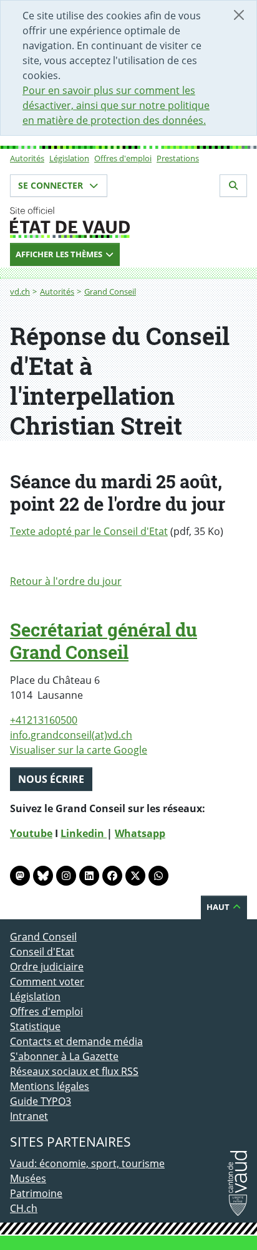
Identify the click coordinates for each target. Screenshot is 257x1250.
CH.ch (23, 1208)
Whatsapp (140, 833)
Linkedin (84, 833)
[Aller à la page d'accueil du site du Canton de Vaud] (128, 222)
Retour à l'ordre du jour (66, 581)
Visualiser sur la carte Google (78, 750)
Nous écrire (51, 779)
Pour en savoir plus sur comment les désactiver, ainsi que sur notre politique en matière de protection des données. (116, 105)
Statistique (35, 1026)
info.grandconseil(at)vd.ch (71, 735)
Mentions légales (49, 1086)
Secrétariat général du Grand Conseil (103, 641)
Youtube (31, 833)
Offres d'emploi (123, 158)
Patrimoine (36, 1193)
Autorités (27, 158)
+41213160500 (43, 720)
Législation (69, 158)
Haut (218, 906)
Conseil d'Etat (42, 952)
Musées (28, 1178)
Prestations (178, 158)
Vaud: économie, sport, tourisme (87, 1163)
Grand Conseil (110, 291)
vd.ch (20, 291)
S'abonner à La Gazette (64, 1056)
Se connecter (51, 185)
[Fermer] (238, 15)
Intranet (29, 1116)
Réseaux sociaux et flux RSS (74, 1071)
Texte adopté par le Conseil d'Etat (89, 531)
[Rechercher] (233, 185)
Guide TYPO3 (40, 1101)
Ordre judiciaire (47, 966)
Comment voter (47, 981)
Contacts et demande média (76, 1041)
